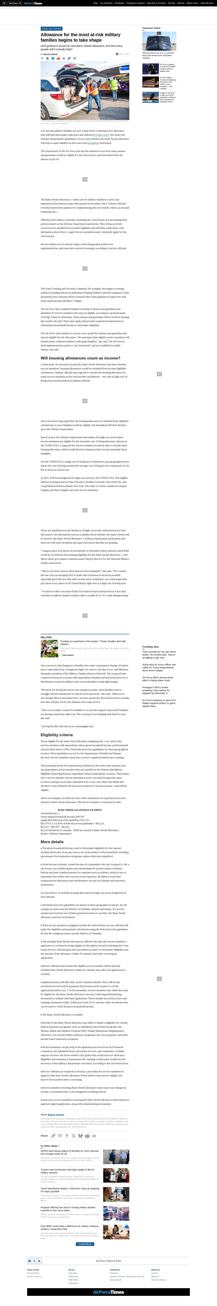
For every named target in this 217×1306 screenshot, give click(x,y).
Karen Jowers (51, 54)
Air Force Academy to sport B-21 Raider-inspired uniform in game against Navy (159, 703)
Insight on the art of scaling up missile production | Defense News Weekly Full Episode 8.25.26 (168, 97)
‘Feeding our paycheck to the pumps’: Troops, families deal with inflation (93, 642)
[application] (159, 41)
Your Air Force (51, 28)
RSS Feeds (73, 1280)
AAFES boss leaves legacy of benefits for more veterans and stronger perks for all (70, 1152)
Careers (154, 1273)
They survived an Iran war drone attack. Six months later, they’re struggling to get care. (159, 655)
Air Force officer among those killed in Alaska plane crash (157, 679)
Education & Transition (156, 3)
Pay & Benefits (106, 3)
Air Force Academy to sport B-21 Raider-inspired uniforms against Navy (168, 67)
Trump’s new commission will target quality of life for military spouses (67, 1171)
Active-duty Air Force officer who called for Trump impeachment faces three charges (159, 667)
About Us (155, 1276)
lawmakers (93, 142)
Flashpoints (119, 3)
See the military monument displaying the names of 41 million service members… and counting (168, 83)
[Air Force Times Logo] (33, 3)
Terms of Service (34, 1276)
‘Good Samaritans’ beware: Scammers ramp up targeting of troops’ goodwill (70, 1190)
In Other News (49, 1146)
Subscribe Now (206, 3)
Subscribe (72, 1273)
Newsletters (73, 1276)
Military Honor (192, 3)
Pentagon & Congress (135, 3)
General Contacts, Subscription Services (127, 1276)
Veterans (181, 3)
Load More (85, 1244)
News (95, 3)
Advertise (114, 1273)
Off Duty (171, 3)
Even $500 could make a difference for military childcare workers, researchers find (70, 1227)
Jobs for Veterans (158, 1280)
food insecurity (101, 134)
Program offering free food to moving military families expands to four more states (68, 1209)
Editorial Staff (115, 1280)
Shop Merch (73, 1283)
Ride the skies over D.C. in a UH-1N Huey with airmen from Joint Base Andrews (158, 55)
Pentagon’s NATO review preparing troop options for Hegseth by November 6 (156, 690)
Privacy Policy (33, 1273)
